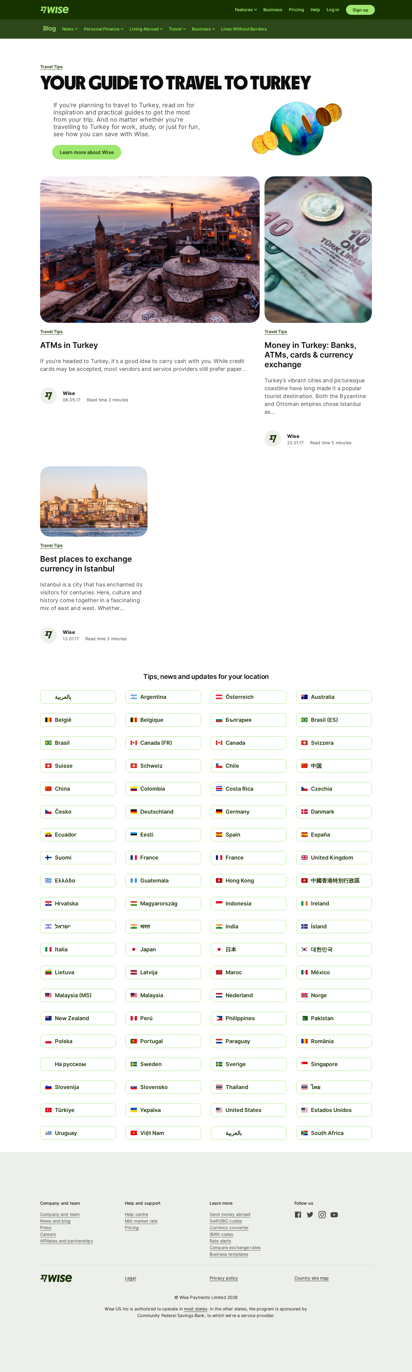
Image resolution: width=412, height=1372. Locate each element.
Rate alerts (220, 1240)
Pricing (296, 9)
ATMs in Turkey (69, 345)
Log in (333, 9)
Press (45, 1227)
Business (273, 9)
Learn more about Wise (87, 152)
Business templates (229, 1254)
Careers (48, 1234)
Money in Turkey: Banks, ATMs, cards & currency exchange (310, 354)
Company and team (60, 1214)
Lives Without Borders (244, 28)
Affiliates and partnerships (66, 1240)
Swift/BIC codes (226, 1220)
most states (196, 1308)
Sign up (361, 9)
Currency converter (229, 1227)
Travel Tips (51, 66)
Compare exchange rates (235, 1247)
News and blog (55, 1220)
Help (315, 9)
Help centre (136, 1214)
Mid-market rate (141, 1220)
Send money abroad (230, 1214)
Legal (130, 1277)
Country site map (311, 1277)
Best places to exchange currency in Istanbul (86, 563)
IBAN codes (221, 1234)
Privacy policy (224, 1277)
